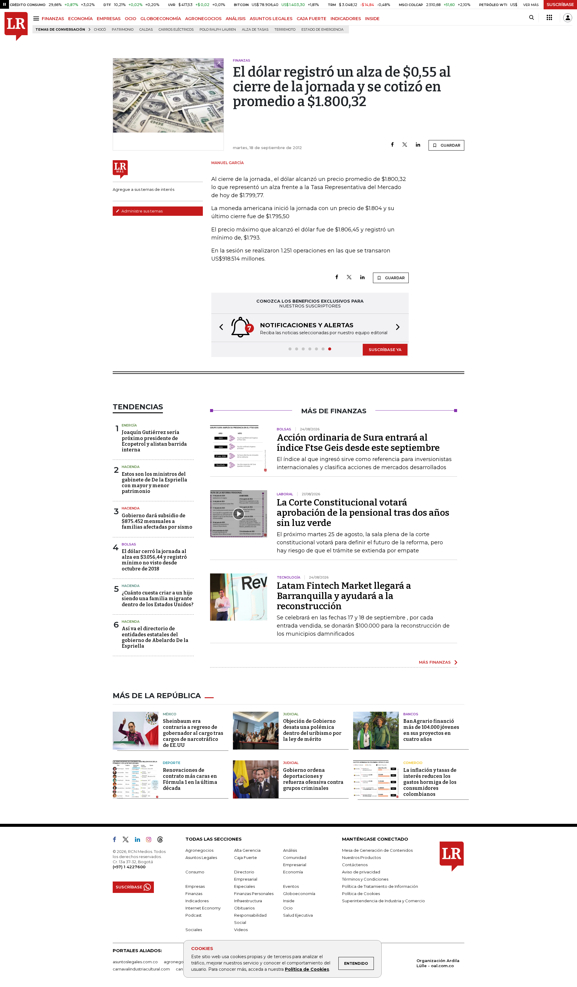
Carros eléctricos (176, 30)
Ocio (288, 908)
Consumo (194, 871)
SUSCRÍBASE (560, 4)
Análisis (290, 850)
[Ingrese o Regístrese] (567, 17)
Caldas (146, 30)
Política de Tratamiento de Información (380, 886)
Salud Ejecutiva (298, 915)
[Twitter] (405, 145)
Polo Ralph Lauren (218, 30)
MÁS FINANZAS (435, 662)
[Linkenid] (140, 840)
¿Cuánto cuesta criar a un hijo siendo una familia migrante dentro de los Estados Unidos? (158, 598)
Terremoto (284, 30)
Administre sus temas (142, 211)
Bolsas (129, 544)
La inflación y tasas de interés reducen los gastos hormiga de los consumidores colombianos (429, 782)
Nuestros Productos (361, 857)
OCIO (130, 18)
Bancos (410, 714)
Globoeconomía (299, 893)
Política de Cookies (307, 969)
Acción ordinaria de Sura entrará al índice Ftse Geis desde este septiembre (358, 442)
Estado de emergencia (322, 30)
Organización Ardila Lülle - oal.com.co (438, 963)
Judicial (290, 714)
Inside (289, 900)
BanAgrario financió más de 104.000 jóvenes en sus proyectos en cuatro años (431, 730)
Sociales (193, 929)
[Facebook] (392, 145)
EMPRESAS (109, 18)
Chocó (100, 30)
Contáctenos (355, 864)
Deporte (171, 763)
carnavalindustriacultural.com (141, 969)
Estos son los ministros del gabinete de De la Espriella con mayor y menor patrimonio (154, 482)
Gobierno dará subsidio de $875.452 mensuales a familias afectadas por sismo (157, 521)
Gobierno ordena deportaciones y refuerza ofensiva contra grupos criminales (313, 779)
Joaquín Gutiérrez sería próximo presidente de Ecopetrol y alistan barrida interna (154, 441)
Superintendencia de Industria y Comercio (383, 900)
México (169, 714)
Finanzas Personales (253, 893)
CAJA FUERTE (311, 18)
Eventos (291, 886)
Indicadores (197, 900)
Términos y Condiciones (365, 879)
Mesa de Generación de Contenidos (377, 850)
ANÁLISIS (236, 18)
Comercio (413, 763)
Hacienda (130, 467)
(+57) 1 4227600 (129, 866)
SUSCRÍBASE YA (385, 349)
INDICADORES (346, 18)
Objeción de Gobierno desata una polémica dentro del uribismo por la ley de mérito (312, 730)
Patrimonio (122, 30)
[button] (219, 328)
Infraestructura (248, 900)
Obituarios (244, 908)
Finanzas (193, 893)
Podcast (193, 915)
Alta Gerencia (247, 850)
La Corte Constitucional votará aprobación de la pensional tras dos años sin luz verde (363, 512)
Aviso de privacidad (361, 871)
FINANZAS (53, 18)
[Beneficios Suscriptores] (549, 17)
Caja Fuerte (245, 857)
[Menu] (37, 18)
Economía (293, 871)
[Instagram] (151, 840)
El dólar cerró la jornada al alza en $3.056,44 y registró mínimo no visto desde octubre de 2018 (154, 560)
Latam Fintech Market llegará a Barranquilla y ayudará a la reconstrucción (344, 596)
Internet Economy (203, 908)
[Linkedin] (418, 145)
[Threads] (162, 840)
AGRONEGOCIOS (203, 18)
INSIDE (372, 18)
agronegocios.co (180, 961)
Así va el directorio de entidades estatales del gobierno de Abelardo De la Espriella (155, 637)
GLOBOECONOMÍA (160, 18)
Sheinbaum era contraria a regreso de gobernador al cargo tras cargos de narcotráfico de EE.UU (193, 733)
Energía (129, 425)
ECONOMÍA (80, 18)
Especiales (244, 886)
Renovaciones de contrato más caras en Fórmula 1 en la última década (190, 779)
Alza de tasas (255, 30)
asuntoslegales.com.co (135, 961)
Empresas (195, 886)
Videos (241, 929)
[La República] (16, 26)
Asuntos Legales (201, 857)
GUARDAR (450, 145)
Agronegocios (199, 850)
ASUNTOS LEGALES (271, 18)
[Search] (531, 18)
